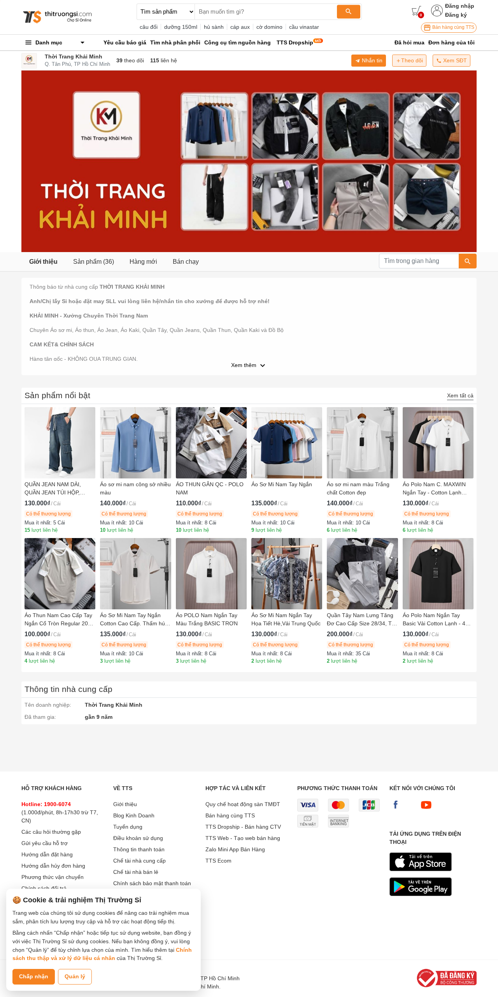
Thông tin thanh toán (139, 849)
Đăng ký (456, 15)
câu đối (149, 27)
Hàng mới (143, 261)
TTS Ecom (218, 861)
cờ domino (269, 27)
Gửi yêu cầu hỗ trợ (44, 843)
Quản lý (75, 976)
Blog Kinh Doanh (133, 815)
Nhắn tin (371, 60)
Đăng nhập (459, 6)
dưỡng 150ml (180, 27)
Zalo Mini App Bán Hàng (235, 849)
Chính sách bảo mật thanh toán (152, 883)
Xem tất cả (460, 395)
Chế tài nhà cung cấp (139, 861)
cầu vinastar (304, 27)
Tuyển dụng (127, 827)
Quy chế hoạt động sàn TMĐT (242, 804)
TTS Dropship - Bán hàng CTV (243, 827)
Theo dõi (412, 60)
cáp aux (240, 27)
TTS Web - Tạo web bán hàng (242, 838)
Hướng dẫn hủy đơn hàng (53, 866)
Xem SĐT (454, 60)
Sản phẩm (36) (93, 261)
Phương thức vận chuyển (52, 877)
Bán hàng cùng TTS (452, 27)
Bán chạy (186, 261)
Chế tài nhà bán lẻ (135, 872)
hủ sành (214, 27)
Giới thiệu (43, 261)
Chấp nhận (33, 976)
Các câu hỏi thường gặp (51, 832)
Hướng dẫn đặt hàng (47, 854)
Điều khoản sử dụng (138, 838)
